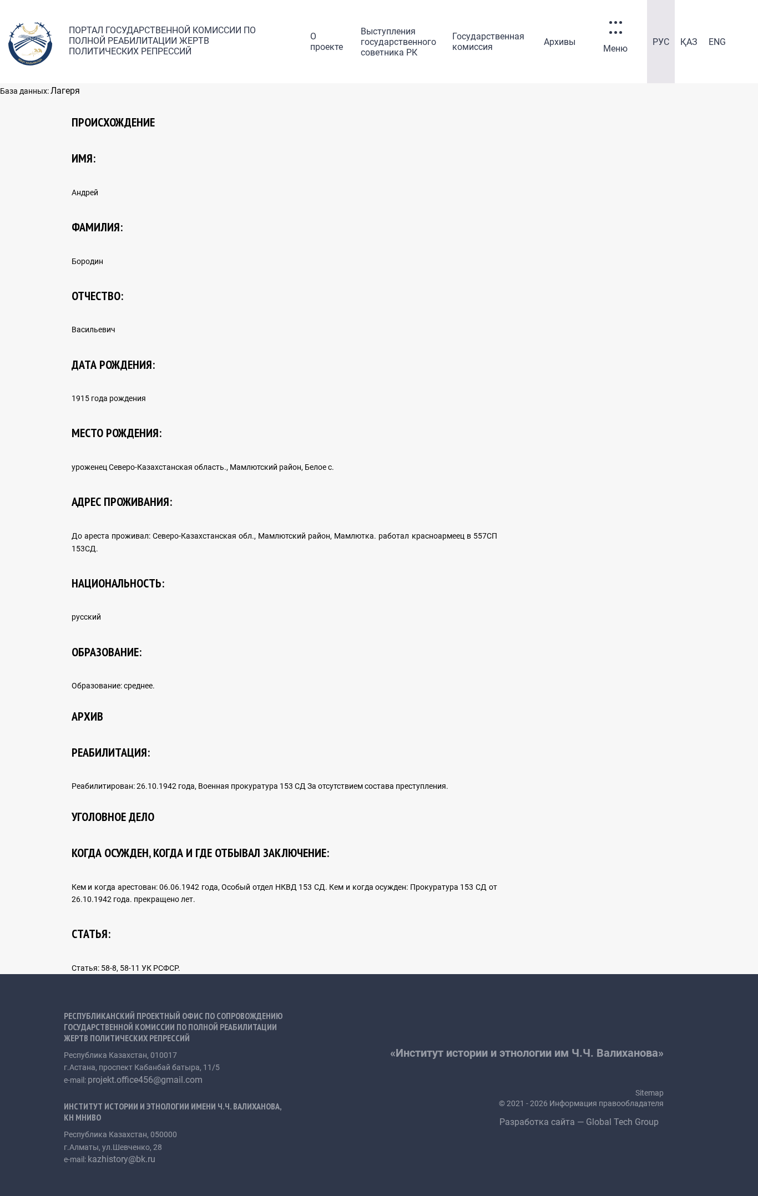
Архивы (559, 42)
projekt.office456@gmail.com (145, 1080)
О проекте (326, 41)
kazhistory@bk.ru (121, 1159)
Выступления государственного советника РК (398, 42)
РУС (661, 42)
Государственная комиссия (488, 41)
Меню (615, 48)
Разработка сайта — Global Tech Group (580, 1122)
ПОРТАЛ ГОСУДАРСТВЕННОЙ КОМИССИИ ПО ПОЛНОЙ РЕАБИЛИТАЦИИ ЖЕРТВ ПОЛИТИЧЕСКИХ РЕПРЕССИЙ (162, 41)
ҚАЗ (689, 42)
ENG (717, 42)
